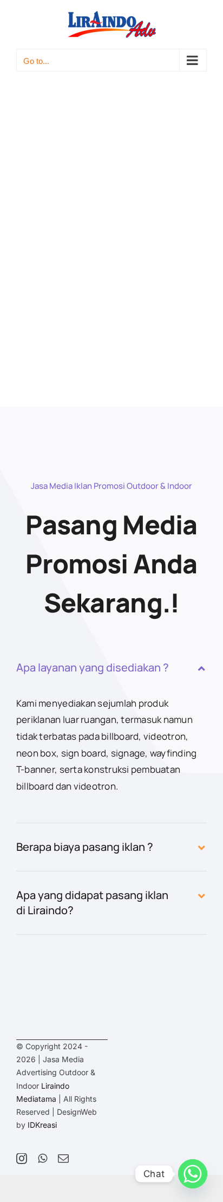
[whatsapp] (42, 1158)
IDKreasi (42, 1124)
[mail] (63, 1158)
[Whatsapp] (192, 1173)
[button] (111, 668)
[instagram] (21, 1158)
